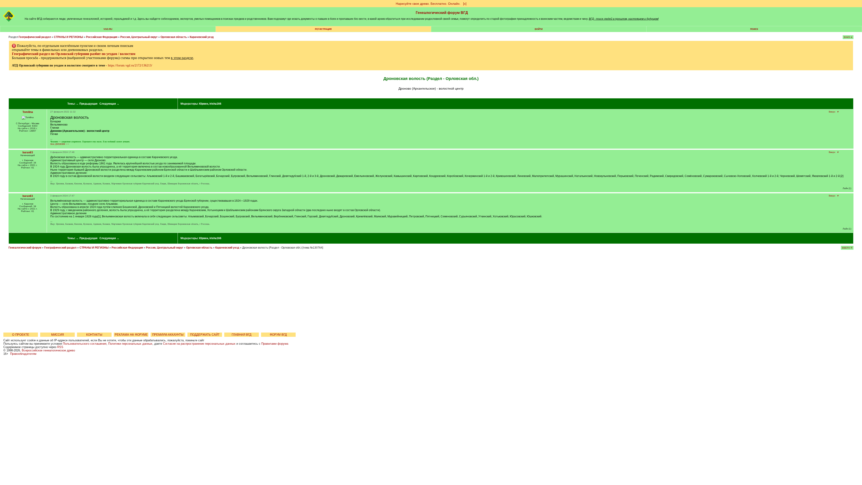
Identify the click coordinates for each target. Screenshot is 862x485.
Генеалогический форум (25, 247)
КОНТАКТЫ (94, 334)
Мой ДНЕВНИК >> (59, 144)
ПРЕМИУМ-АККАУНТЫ (168, 334)
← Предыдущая (86, 103)
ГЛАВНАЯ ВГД (241, 334)
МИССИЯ (57, 334)
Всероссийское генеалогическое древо (48, 350)
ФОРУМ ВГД (278, 334)
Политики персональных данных (130, 343)
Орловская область (174, 37)
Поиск (754, 29)
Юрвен (203, 103)
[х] (464, 3)
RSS (60, 347)
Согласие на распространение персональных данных (199, 343)
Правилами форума (274, 343)
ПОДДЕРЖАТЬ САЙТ (205, 334)
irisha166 (215, 103)
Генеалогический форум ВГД (442, 13)
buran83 (27, 152)
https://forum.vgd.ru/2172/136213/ (130, 65)
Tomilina (27, 112)
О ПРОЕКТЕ (20, 334)
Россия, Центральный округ (139, 37)
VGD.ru (107, 29)
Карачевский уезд (202, 37)
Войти (539, 29)
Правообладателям (23, 353)
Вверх (832, 111)
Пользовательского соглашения (84, 343)
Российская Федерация (101, 37)
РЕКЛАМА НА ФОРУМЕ (131, 334)
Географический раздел (35, 37)
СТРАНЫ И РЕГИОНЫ (68, 37)
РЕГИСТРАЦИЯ (323, 29)
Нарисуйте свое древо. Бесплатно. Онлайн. (428, 3)
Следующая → (109, 103)
